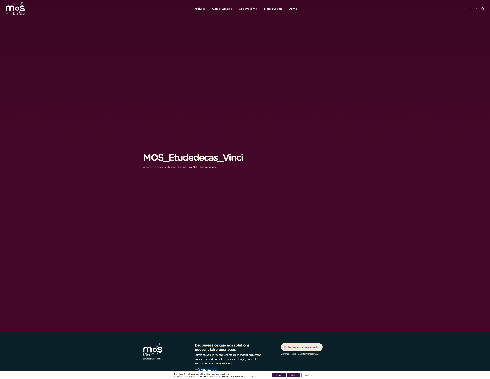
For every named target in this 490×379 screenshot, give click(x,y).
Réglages (253, 376)
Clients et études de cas (179, 166)
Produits (198, 9)
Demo (293, 9)
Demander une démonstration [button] (303, 347)
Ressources (273, 9)
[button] (473, 8)
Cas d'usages (222, 9)
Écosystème (159, 166)
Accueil (147, 166)
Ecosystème (248, 9)
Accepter (279, 375)
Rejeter (294, 375)
